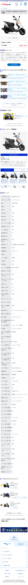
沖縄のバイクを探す (7, 544)
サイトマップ (21, 576)
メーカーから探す (5, 551)
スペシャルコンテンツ (20, 544)
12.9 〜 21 (23, 45)
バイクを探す (14, 487)
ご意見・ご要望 (7, 573)
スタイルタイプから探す (7, 554)
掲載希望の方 (21, 573)
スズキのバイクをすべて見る (14, 123)
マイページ (21, 5)
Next (26, 116)
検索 (16, 5)
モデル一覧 (7, 170)
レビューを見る (23, 497)
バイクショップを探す (6, 558)
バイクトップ (4, 548)
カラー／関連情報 (21, 170)
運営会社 (7, 576)
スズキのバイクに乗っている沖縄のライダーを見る (14, 104)
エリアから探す (5, 561)
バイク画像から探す (6, 565)
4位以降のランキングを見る (14, 513)
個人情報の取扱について (21, 570)
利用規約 (7, 570)
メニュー (25, 5)
